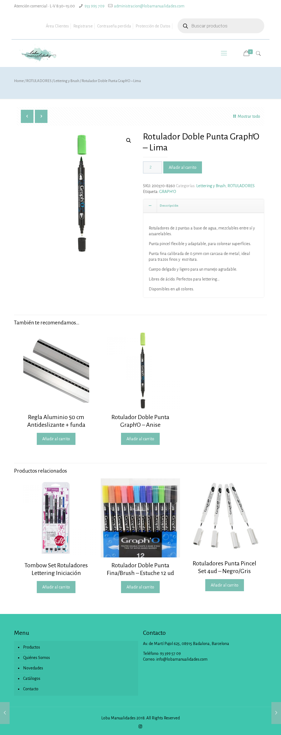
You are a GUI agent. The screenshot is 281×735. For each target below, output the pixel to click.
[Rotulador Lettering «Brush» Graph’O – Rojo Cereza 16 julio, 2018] (5, 713)
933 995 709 (95, 6)
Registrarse (83, 26)
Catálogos (31, 678)
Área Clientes (57, 26)
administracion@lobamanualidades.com (149, 6)
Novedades (33, 668)
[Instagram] (140, 727)
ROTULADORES (39, 81)
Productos (31, 647)
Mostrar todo (249, 116)
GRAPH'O (167, 191)
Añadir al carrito (182, 167)
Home (19, 81)
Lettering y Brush (66, 81)
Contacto (30, 689)
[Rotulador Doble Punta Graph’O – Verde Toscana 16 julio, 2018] (276, 713)
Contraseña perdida (114, 26)
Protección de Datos (153, 26)
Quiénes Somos (36, 657)
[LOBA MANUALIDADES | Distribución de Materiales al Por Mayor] (38, 53)
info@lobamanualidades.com (181, 659)
